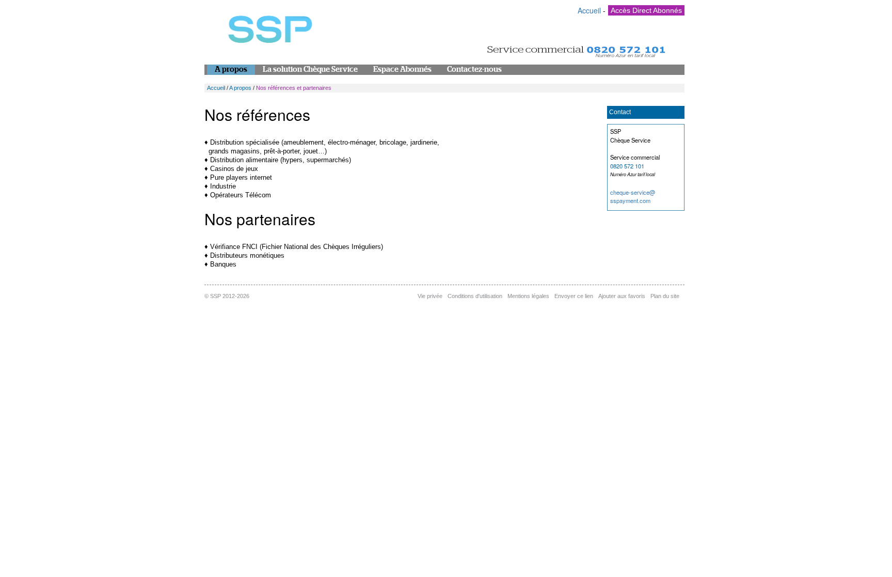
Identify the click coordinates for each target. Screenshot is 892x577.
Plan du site (664, 296)
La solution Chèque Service (310, 69)
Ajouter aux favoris (621, 296)
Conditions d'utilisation (475, 296)
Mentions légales (528, 296)
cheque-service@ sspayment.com (632, 196)
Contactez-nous (474, 69)
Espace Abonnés (402, 69)
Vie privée (430, 296)
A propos (231, 69)
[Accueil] (269, 32)
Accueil (589, 10)
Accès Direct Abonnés (646, 10)
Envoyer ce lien (573, 296)
